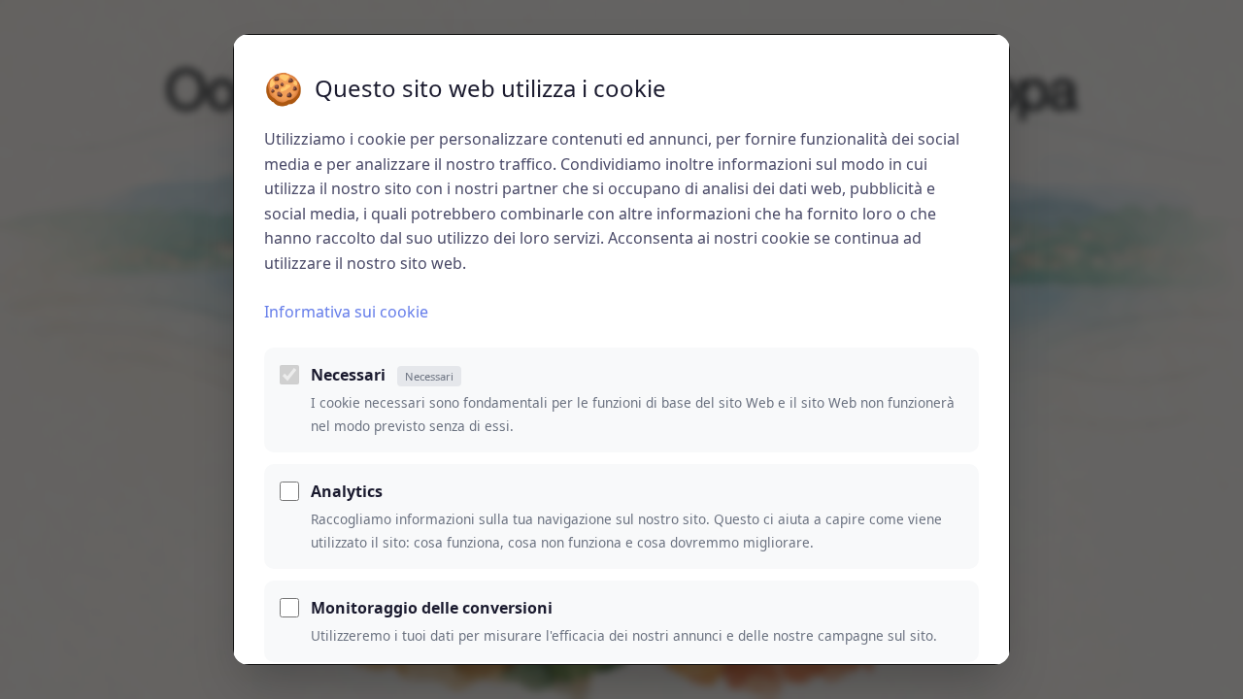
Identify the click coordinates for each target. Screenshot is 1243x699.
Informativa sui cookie (346, 311)
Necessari (382, 374)
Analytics (347, 491)
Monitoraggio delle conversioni (432, 607)
